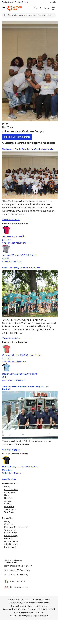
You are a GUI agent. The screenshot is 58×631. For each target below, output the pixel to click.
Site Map (46, 599)
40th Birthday (11, 544)
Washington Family (43, 149)
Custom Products (16, 599)
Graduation (9, 530)
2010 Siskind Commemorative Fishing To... (23, 386)
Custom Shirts (11, 489)
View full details (11, 219)
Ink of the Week (9, 479)
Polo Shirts (9, 506)
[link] (14, 8)
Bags (6, 487)
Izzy (38, 267)
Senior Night (10, 547)
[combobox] (29, 15)
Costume (8, 524)
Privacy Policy (17, 606)
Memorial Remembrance (16, 527)
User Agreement (36, 609)
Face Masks (9, 492)
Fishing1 (6, 389)
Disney (7, 521)
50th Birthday (10, 535)
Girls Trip (8, 538)
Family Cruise (10, 533)
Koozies (7, 504)
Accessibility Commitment (16, 609)
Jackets (8, 501)
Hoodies (8, 498)
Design (17, 136)
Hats (6, 495)
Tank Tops (9, 512)
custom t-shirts (42, 603)
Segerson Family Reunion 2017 (17, 267)
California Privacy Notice (36, 606)
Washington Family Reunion (16, 149)
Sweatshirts (10, 509)
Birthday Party (11, 541)
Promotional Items (33, 599)
